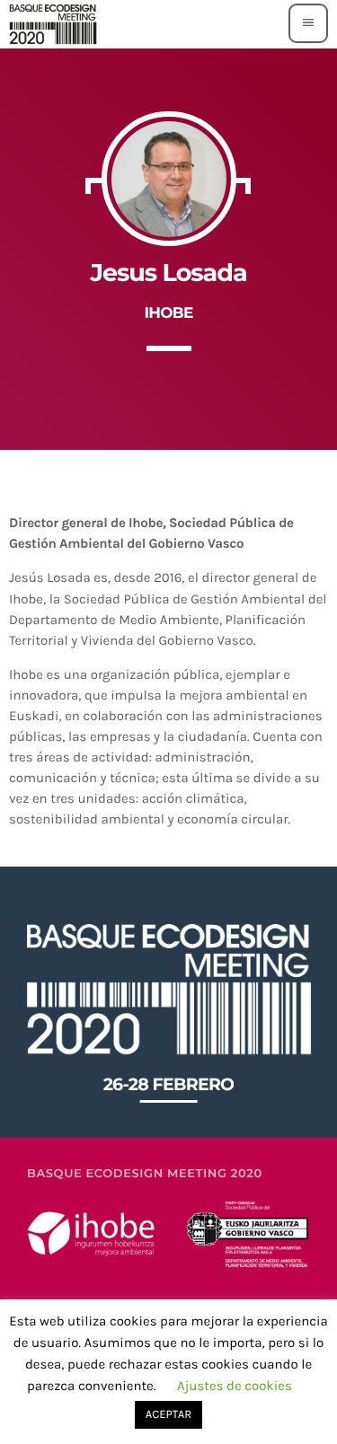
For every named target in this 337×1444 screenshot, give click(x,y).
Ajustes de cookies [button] (234, 1386)
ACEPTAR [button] (168, 1415)
